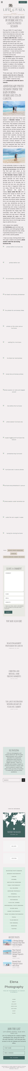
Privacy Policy (14, 1068)
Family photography (14, 885)
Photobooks (14, 899)
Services (14, 1006)
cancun (13, 553)
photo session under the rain (14, 556)
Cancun (13, 13)
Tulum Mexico (14, 919)
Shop (14, 1010)
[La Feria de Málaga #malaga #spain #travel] (19, 790)
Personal (14, 893)
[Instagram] (12, 1016)
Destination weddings (14, 882)
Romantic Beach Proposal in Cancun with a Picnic (17, 964)
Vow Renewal (14, 922)
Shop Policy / (21, 1067)
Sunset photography (14, 911)
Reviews (14, 1008)
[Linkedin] (16, 1016)
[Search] (23, 780)
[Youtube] (9, 1016)
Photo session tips (14, 896)
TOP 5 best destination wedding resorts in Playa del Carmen (14, 704)
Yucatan (14, 928)
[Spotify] (18, 1016)
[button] (2, 2)
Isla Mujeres (14, 888)
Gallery (14, 1003)
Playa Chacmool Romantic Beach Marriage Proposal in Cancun (17, 953)
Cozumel (14, 879)
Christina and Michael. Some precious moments (14, 674)
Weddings (14, 925)
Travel (14, 917)
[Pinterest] (14, 1016)
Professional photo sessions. (14, 14)
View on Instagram (14, 808)
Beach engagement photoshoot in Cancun (14, 644)
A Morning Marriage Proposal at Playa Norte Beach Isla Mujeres (18, 943)
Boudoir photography (14, 873)
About (14, 1001)
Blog (14, 1013)
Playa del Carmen (14, 902)
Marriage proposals (14, 891)
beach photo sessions (15, 550)
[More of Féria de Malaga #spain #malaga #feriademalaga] (8, 801)
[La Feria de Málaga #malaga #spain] (19, 801)
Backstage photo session (14, 870)
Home (14, 999)
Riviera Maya (14, 908)
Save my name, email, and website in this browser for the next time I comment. (14, 607)
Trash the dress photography (14, 914)
